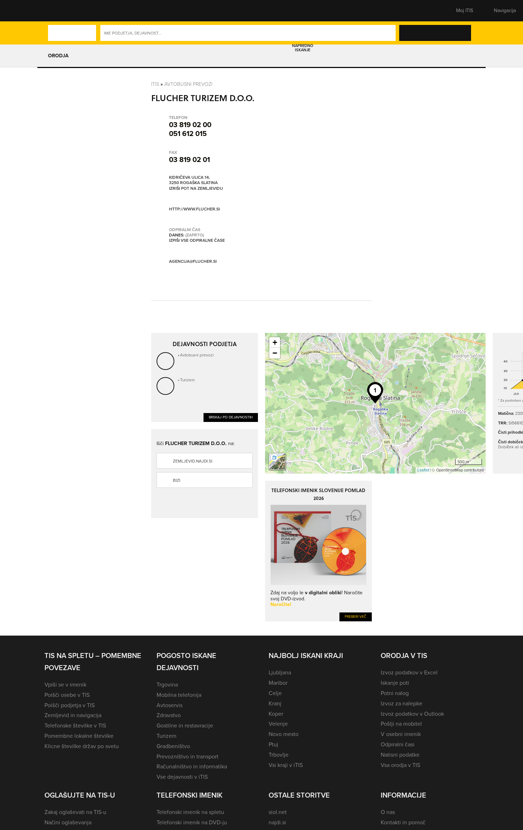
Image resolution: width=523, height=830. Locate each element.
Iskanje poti (395, 683)
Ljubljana (280, 672)
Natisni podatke (400, 755)
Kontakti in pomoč (403, 822)
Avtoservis (170, 705)
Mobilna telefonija (179, 695)
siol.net (278, 812)
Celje (275, 693)
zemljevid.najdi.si (192, 461)
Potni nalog (395, 693)
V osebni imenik (401, 734)
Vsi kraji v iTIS (286, 765)
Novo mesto (284, 734)
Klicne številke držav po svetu (81, 746)
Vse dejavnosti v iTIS (182, 777)
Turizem (187, 380)
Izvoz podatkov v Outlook (412, 714)
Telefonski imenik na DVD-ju (192, 822)
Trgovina (167, 684)
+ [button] (275, 342)
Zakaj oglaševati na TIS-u (75, 812)
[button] (57, 10)
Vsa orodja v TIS (400, 765)
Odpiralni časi (397, 744)
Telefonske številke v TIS (75, 725)
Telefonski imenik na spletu (190, 812)
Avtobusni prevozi (188, 84)
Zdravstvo (169, 715)
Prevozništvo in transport (187, 756)
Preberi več (355, 616)
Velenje (278, 724)
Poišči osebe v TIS (67, 695)
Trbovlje (279, 755)
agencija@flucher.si (193, 261)
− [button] (275, 353)
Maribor (278, 683)
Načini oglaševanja (67, 822)
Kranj (275, 703)
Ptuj (273, 744)
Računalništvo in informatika (192, 766)
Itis (155, 84)
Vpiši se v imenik (65, 684)
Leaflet (423, 470)
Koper (276, 714)
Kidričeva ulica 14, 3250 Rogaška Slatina (193, 180)
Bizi (176, 480)
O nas (388, 812)
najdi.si (277, 822)
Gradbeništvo (173, 746)
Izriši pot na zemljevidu (196, 189)
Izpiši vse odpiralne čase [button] (197, 241)
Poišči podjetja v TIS (69, 705)
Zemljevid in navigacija (72, 715)
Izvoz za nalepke (401, 703)
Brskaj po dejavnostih (231, 417)
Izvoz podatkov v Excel (409, 672)
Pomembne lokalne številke (78, 736)
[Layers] (277, 461)
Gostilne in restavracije (185, 725)
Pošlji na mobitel (401, 724)
